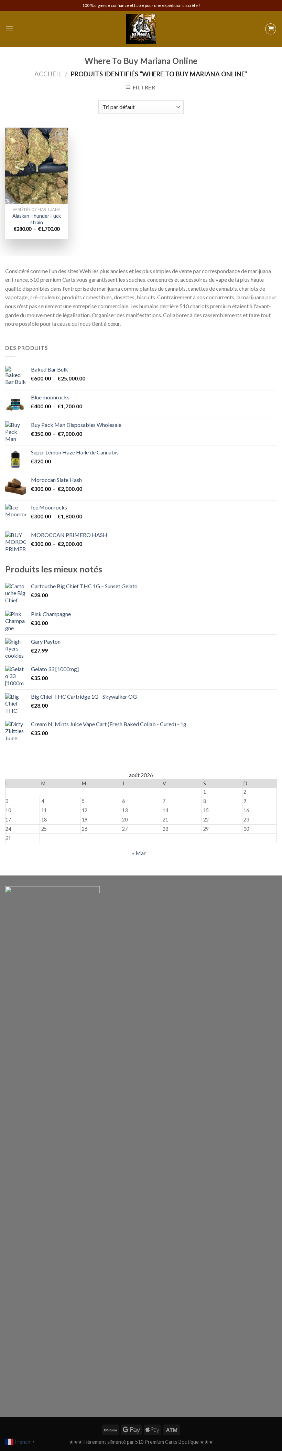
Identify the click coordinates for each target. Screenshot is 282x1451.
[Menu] (9, 28)
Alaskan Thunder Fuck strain (36, 219)
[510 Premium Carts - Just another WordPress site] (141, 29)
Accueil (48, 74)
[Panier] (270, 28)
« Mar (139, 853)
